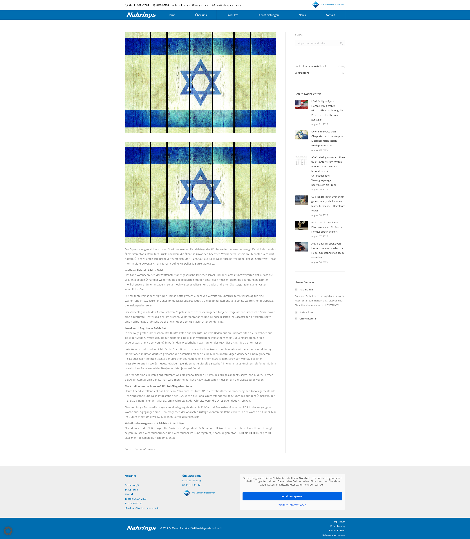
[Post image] (301, 104)
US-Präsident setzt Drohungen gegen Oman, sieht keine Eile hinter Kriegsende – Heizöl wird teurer (328, 203)
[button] (8, 531)
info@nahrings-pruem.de (228, 5)
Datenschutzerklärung (333, 534)
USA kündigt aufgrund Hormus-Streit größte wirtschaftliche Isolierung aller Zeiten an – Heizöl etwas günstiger (327, 110)
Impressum (339, 521)
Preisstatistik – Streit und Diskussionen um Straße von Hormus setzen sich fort (327, 227)
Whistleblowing (337, 526)
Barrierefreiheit (337, 530)
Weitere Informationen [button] (292, 505)
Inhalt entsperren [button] (292, 496)
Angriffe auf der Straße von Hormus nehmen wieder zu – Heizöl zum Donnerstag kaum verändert (327, 250)
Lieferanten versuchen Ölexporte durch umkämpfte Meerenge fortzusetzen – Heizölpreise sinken (327, 138)
